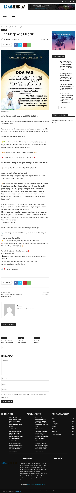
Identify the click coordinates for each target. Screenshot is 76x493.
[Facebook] (62, 1)
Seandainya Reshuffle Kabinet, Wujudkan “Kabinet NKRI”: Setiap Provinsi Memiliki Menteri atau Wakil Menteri (67, 77)
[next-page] (6, 347)
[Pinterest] (25, 45)
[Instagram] (65, 1)
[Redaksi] (2, 39)
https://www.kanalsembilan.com (25, 308)
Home (3, 27)
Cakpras (18, 491)
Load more (63, 107)
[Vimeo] (71, 1)
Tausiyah (8, 27)
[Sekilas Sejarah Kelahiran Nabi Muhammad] (25, 333)
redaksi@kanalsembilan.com (36, 484)
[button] (72, 21)
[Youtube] (73, 1)
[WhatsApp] (29, 45)
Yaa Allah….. (45, 294)
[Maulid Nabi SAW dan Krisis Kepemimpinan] (8, 333)
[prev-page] (2, 347)
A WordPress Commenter (59, 120)
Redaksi (8, 39)
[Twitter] (68, 1)
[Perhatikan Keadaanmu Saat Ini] (41, 333)
